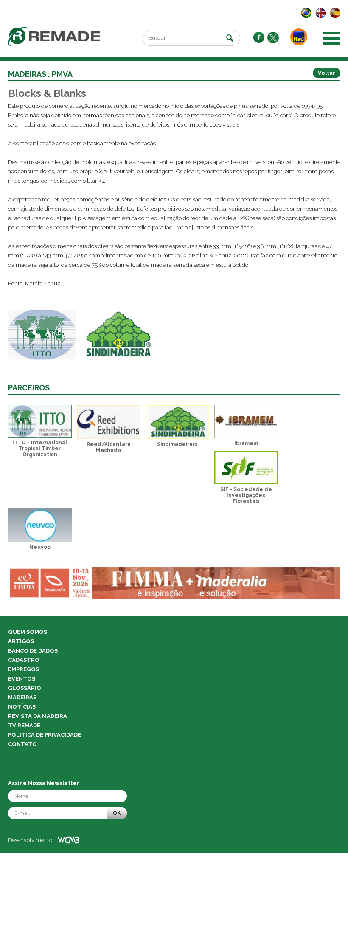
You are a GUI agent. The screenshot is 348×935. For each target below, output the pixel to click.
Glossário (24, 688)
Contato (22, 744)
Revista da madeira (37, 716)
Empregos (23, 669)
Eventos (21, 678)
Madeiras (22, 697)
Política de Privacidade (44, 735)
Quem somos (27, 632)
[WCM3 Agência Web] (68, 840)
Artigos (21, 641)
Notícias (22, 706)
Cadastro (23, 660)
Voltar (326, 73)
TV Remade (24, 725)
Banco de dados (33, 650)
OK (117, 813)
